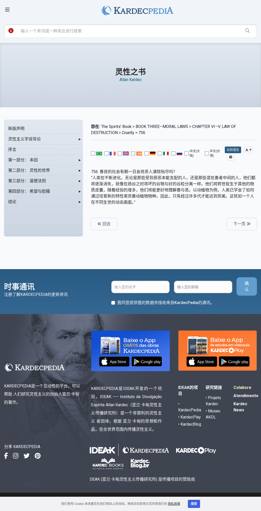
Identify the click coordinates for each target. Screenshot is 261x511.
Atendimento (245, 395)
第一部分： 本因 (23, 160)
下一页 (239, 223)
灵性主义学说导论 (24, 139)
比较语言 (233, 150)
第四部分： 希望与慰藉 (29, 191)
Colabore (242, 387)
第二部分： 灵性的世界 (29, 170)
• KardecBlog (189, 424)
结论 (12, 201)
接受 (194, 504)
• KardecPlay (189, 417)
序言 (12, 149)
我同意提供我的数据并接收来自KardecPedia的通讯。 (165, 302)
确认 (247, 286)
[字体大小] (248, 149)
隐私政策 (174, 504)
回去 (106, 223)
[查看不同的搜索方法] (11, 30)
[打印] (230, 157)
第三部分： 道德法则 (27, 180)
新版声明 (16, 128)
